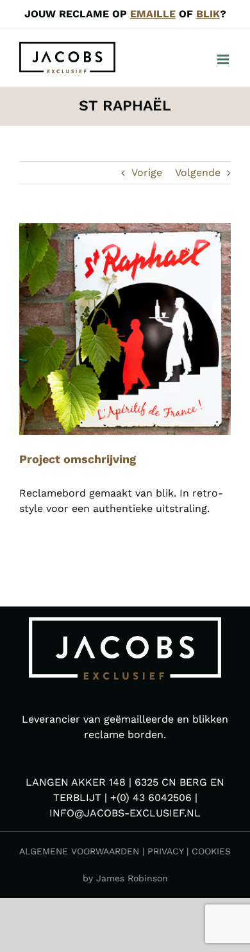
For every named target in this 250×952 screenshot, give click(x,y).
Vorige (146, 172)
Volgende (198, 172)
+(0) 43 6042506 (151, 797)
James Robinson (132, 878)
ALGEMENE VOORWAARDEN (79, 851)
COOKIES (211, 851)
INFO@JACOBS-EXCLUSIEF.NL (125, 813)
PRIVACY (165, 851)
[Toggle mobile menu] (224, 59)
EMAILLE (153, 14)
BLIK (208, 14)
